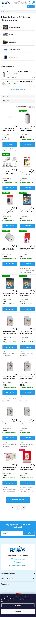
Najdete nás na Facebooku (19, 565)
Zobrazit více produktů (17, 89)
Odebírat (28, 533)
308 (24, 508)
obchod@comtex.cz (19, 559)
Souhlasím (18, 612)
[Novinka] (27, 456)
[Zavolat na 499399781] (22, 2)
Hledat (30, 7)
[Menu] (33, 2)
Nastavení (18, 605)
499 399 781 (19, 562)
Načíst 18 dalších (16, 500)
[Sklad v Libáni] (27, 118)
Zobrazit (10, 144)
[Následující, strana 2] (18, 508)
